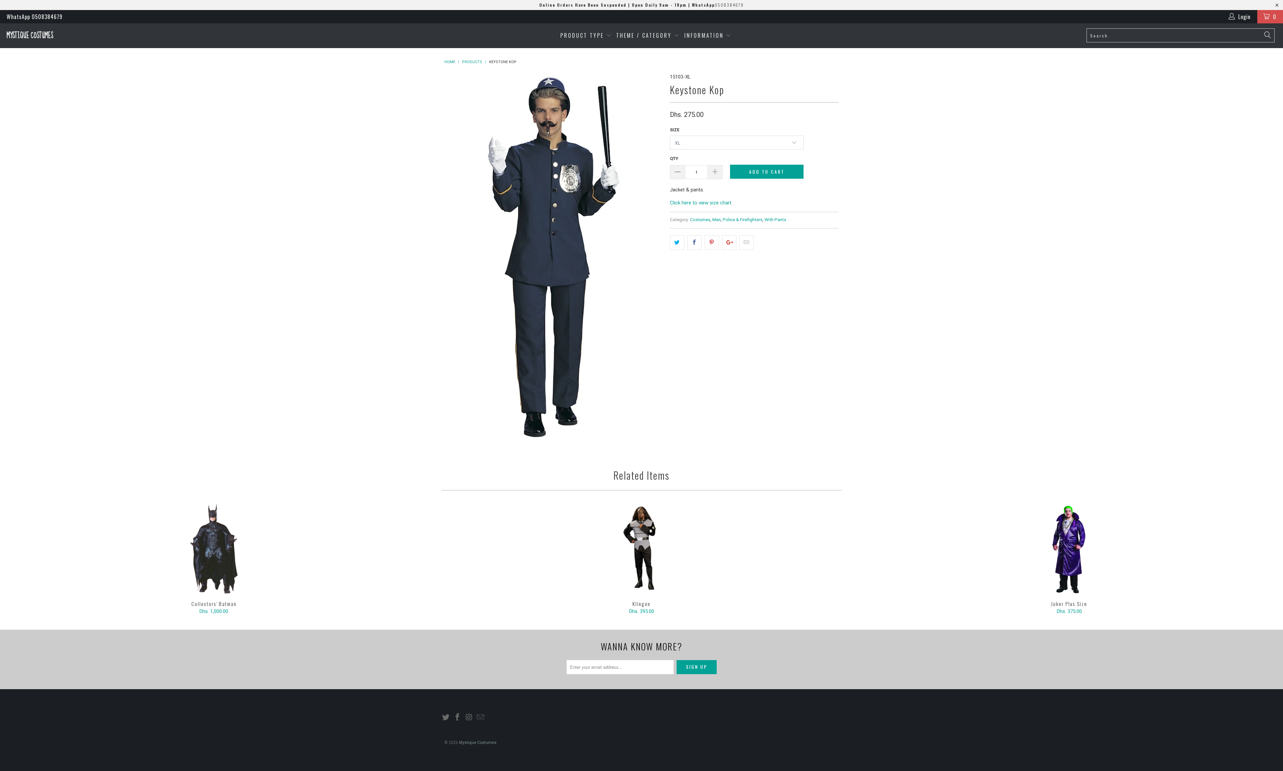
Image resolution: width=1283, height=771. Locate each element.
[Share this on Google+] (729, 242)
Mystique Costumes (30, 35)
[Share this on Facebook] (694, 242)
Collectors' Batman (214, 549)
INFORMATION (705, 35)
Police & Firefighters (742, 219)
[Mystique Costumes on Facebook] (458, 717)
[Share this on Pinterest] (712, 242)
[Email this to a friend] (746, 242)
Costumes (700, 219)
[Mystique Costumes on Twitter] (446, 717)
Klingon (641, 549)
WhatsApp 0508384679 (34, 17)
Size (674, 129)
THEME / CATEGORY (644, 35)
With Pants (775, 219)
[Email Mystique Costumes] (481, 717)
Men (716, 219)
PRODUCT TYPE (583, 35)
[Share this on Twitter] (677, 242)
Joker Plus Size (1069, 549)
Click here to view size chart (700, 203)
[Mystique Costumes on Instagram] (469, 717)
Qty (674, 158)
